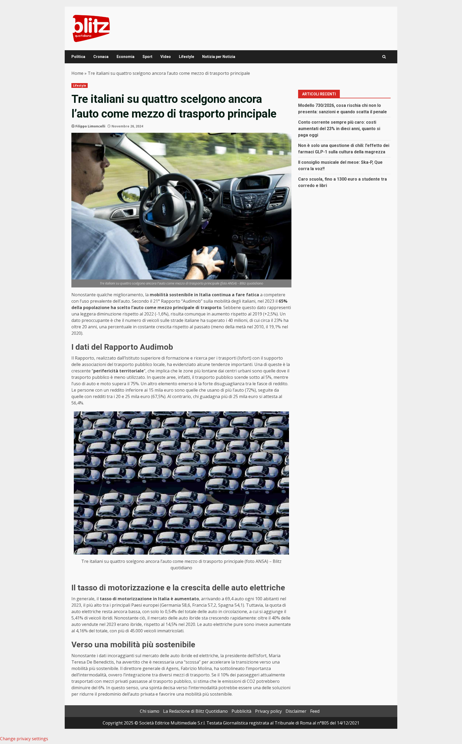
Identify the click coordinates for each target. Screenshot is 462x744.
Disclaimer (296, 711)
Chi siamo (149, 711)
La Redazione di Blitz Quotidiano (195, 711)
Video (165, 56)
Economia (125, 56)
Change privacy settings (24, 739)
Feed (314, 711)
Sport (147, 56)
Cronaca (101, 56)
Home (77, 73)
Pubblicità (241, 711)
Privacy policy (268, 711)
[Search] (384, 57)
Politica (78, 56)
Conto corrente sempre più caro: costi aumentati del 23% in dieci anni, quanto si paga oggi (339, 129)
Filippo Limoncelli (90, 126)
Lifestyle (186, 56)
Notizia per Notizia (218, 56)
